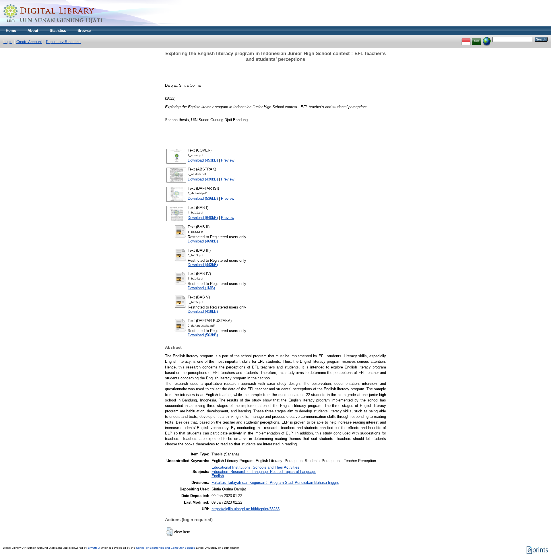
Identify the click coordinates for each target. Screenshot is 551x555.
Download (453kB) (203, 160)
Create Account (29, 42)
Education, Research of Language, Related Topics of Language (264, 471)
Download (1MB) (201, 288)
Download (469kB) (203, 241)
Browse (84, 30)
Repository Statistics (63, 42)
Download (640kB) (203, 218)
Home (11, 30)
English (218, 476)
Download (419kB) (203, 311)
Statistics (58, 30)
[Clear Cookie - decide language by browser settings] (486, 39)
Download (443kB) (203, 265)
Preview (227, 160)
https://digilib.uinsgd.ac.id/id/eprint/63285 (246, 509)
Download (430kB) (203, 179)
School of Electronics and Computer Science (165, 547)
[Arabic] (476, 39)
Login (7, 42)
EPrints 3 (94, 547)
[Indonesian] (466, 39)
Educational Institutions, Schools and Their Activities (255, 467)
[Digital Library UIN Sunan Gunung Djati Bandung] (53, 25)
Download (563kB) (203, 335)
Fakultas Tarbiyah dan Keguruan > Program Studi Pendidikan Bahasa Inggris (275, 482)
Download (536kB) (203, 198)
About (33, 30)
